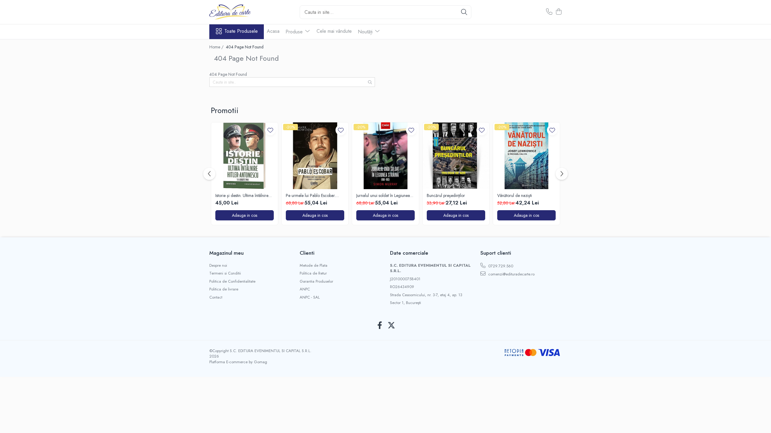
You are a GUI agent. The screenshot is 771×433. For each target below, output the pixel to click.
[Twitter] (391, 325)
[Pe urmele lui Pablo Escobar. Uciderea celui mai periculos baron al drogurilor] (315, 155)
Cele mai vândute (334, 31)
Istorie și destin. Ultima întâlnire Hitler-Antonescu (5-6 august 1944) (241, 195)
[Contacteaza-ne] (549, 12)
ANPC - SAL (310, 297)
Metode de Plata (313, 265)
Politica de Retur (313, 273)
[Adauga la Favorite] (270, 130)
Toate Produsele (241, 31)
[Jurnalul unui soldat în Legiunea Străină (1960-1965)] (385, 155)
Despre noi (218, 265)
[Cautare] (464, 12)
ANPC (305, 289)
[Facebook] (379, 325)
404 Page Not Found (245, 47)
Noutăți (366, 31)
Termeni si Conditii (225, 273)
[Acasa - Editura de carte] (239, 12)
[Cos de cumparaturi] (558, 12)
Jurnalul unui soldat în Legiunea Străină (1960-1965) (383, 195)
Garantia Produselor (316, 281)
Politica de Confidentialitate (232, 281)
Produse (295, 31)
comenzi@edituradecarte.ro (511, 274)
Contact (215, 297)
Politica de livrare (223, 289)
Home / (217, 47)
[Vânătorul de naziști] (526, 155)
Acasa (273, 31)
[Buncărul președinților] (456, 155)
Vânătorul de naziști (514, 195)
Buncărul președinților (446, 195)
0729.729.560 (500, 266)
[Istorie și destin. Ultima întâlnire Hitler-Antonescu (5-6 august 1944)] (244, 155)
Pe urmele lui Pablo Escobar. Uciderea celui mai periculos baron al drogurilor (311, 195)
